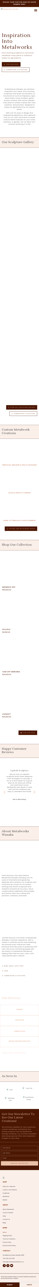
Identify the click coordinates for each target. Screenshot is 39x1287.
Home (5, 1232)
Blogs (4, 1223)
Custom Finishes (8, 1213)
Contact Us (6, 1219)
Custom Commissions (10, 1190)
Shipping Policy (7, 1236)
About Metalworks (8, 1209)
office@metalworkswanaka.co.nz (13, 1262)
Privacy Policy (7, 1242)
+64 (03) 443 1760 (9, 1258)
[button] (35, 10)
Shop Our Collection (9, 1186)
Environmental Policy (9, 1245)
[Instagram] (7, 1265)
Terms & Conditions (9, 1239)
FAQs (4, 1216)
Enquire (10, 1285)
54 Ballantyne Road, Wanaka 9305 (13, 1255)
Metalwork (6, 1196)
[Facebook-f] (4, 1265)
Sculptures (6, 1193)
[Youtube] (11, 1265)
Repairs (5, 1200)
